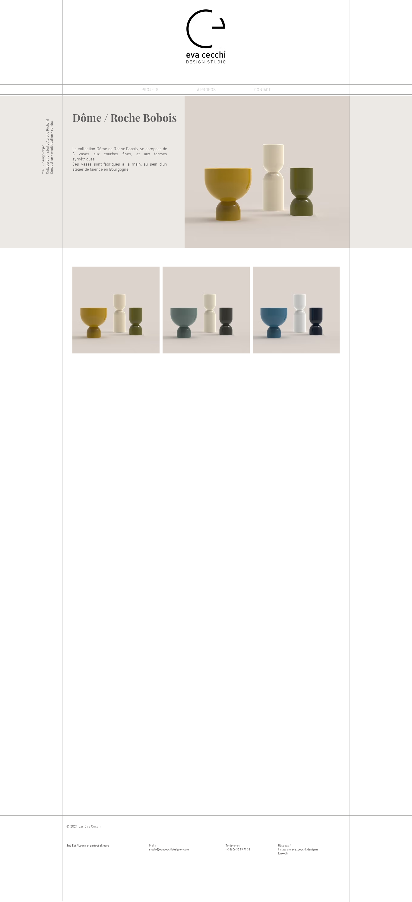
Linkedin (283, 854)
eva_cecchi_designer (305, 850)
